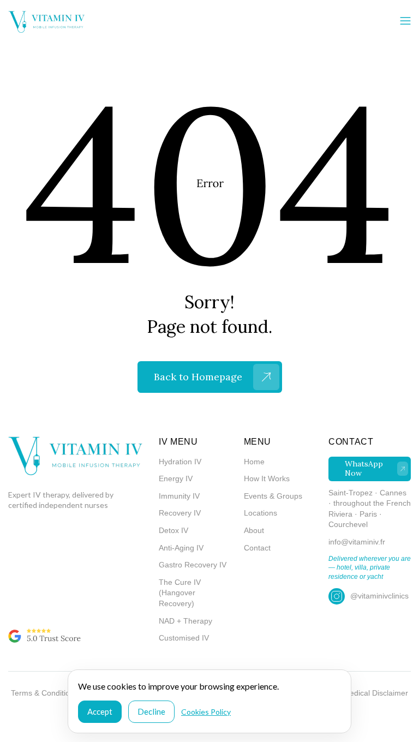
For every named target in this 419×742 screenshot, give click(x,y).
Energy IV (176, 478)
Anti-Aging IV (181, 547)
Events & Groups (273, 496)
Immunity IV (179, 496)
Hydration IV (180, 461)
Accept (99, 711)
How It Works (267, 478)
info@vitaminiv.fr (356, 541)
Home (254, 461)
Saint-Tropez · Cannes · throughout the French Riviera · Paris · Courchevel (369, 508)
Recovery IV (180, 512)
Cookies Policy (206, 711)
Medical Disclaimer (375, 693)
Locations (260, 512)
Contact (257, 547)
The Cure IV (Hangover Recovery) (180, 593)
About (254, 530)
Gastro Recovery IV (192, 564)
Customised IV (184, 637)
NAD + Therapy (185, 621)
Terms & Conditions (44, 693)
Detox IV (173, 530)
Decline (151, 711)
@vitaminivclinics (379, 595)
